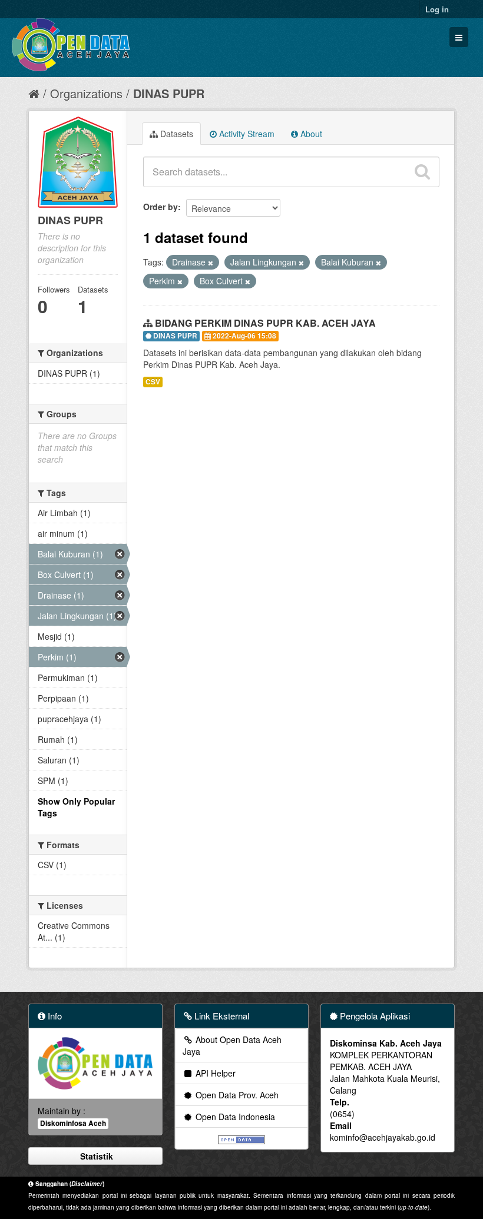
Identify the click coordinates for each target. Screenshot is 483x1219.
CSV (152, 382)
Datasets (175, 133)
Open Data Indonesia (234, 1116)
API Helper (214, 1073)
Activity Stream (245, 133)
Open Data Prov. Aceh (236, 1095)
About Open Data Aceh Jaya (232, 1045)
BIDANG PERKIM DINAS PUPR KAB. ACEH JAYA (265, 323)
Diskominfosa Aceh (73, 1123)
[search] (422, 172)
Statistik (95, 1156)
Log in (437, 9)
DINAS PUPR (168, 93)
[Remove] (210, 262)
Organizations (86, 93)
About (310, 133)
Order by (160, 206)
